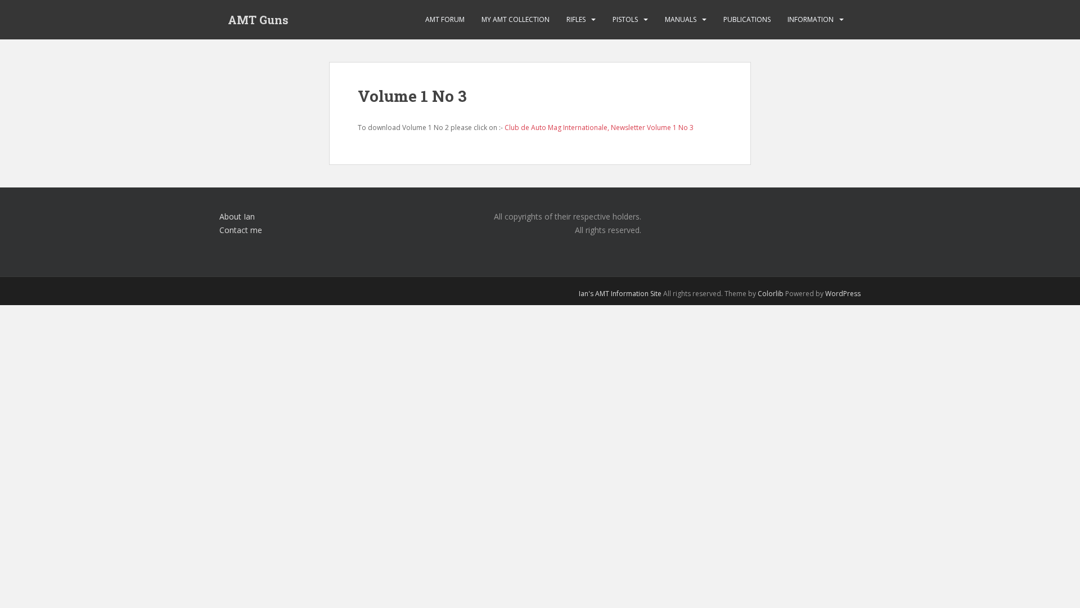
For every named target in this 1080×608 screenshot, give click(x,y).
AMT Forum (445, 19)
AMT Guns (258, 19)
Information (811, 19)
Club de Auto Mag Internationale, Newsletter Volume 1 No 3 (599, 127)
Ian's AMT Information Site (620, 293)
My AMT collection (516, 19)
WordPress (843, 293)
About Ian (237, 216)
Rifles (576, 19)
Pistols (625, 19)
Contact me (240, 230)
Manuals (680, 19)
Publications (747, 19)
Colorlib (771, 293)
